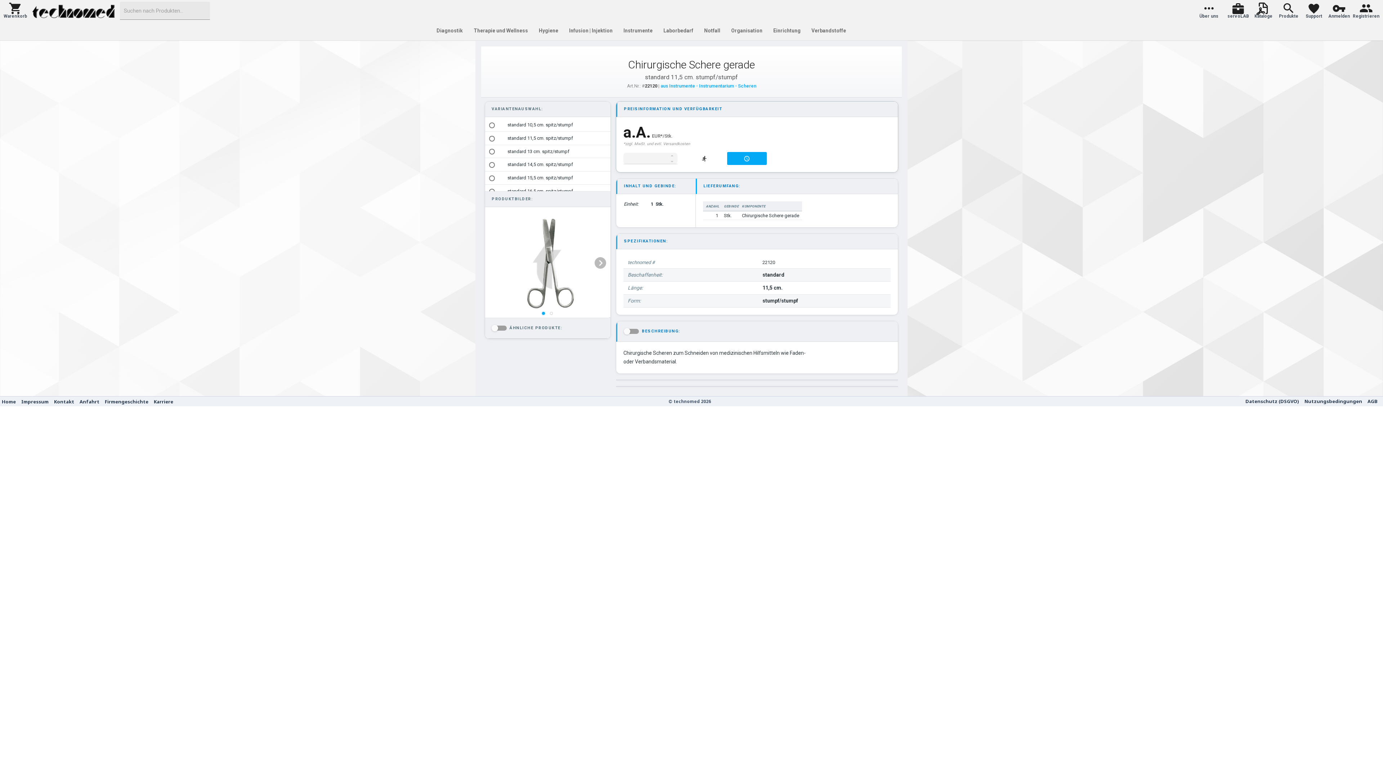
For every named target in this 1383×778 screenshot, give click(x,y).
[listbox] (547, 263)
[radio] (492, 125)
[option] (547, 125)
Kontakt (64, 401)
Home (9, 401)
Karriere (163, 401)
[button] (15, 10)
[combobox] (165, 11)
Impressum (35, 401)
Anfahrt (89, 401)
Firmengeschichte (126, 401)
